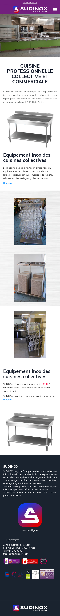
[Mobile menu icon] (55, 9)
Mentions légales (30, 530)
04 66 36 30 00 (30, 2)
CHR (45, 384)
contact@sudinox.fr (18, 554)
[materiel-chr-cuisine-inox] (30, 334)
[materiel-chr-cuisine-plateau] (30, 278)
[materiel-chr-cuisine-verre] (30, 221)
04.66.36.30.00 (14, 551)
